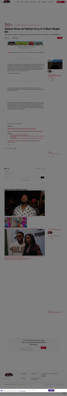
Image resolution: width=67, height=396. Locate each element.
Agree (51, 390)
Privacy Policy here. (23, 391)
